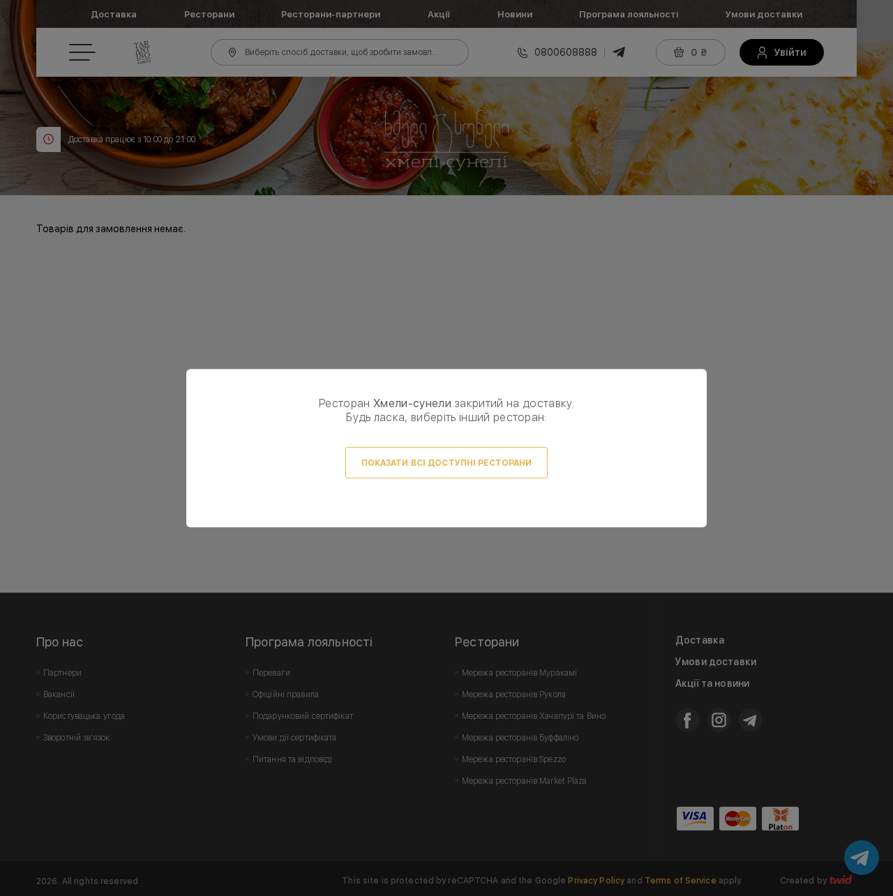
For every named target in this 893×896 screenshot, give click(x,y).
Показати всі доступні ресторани (446, 463)
